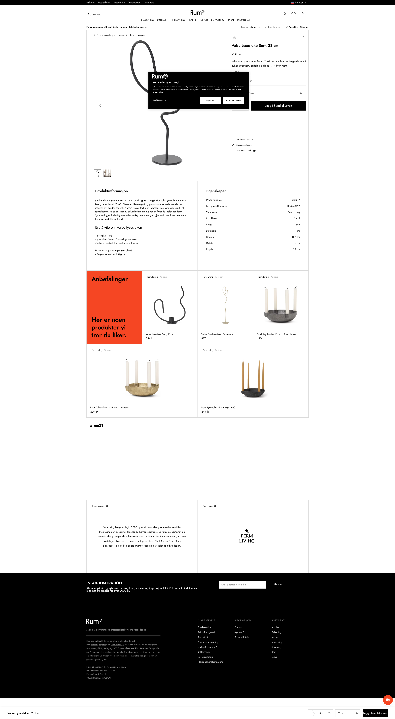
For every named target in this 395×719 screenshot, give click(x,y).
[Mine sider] (285, 14)
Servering (276, 647)
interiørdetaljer (117, 644)
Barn (274, 652)
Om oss (238, 627)
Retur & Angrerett (207, 632)
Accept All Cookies (233, 100)
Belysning (276, 632)
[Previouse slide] (101, 106)
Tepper (275, 637)
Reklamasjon (204, 652)
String (106, 648)
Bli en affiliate (242, 637)
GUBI (100, 648)
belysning (103, 644)
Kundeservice (204, 627)
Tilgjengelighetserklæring (210, 662)
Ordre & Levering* (207, 647)
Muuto (93, 648)
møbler (94, 644)
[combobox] (299, 2)
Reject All (210, 100)
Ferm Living (294, 212)
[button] (300, 2)
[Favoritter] (294, 14)
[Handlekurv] (303, 14)
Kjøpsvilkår (203, 637)
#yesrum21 (240, 632)
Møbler (275, 627)
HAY (114, 648)
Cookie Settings (159, 100)
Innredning (277, 642)
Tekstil (274, 657)
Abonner (278, 584)
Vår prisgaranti (205, 657)
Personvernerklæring (208, 642)
